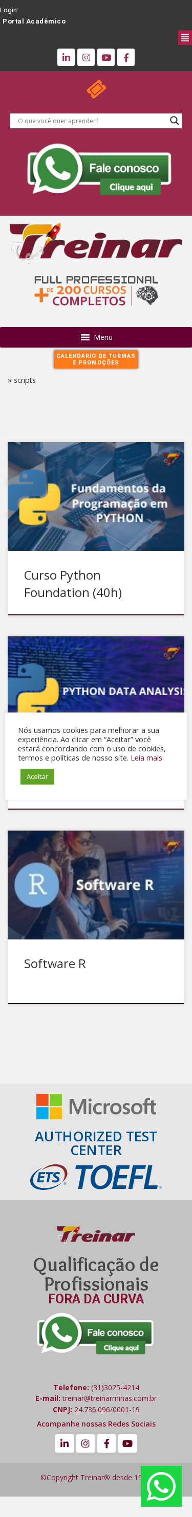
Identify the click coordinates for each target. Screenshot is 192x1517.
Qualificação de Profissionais (96, 1274)
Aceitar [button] (37, 776)
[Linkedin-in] (66, 57)
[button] (105, 36)
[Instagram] (86, 57)
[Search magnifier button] (174, 120)
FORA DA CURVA (96, 1299)
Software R (55, 963)
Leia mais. (147, 757)
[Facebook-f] (126, 57)
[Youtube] (106, 57)
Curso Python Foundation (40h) (73, 583)
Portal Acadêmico (34, 21)
